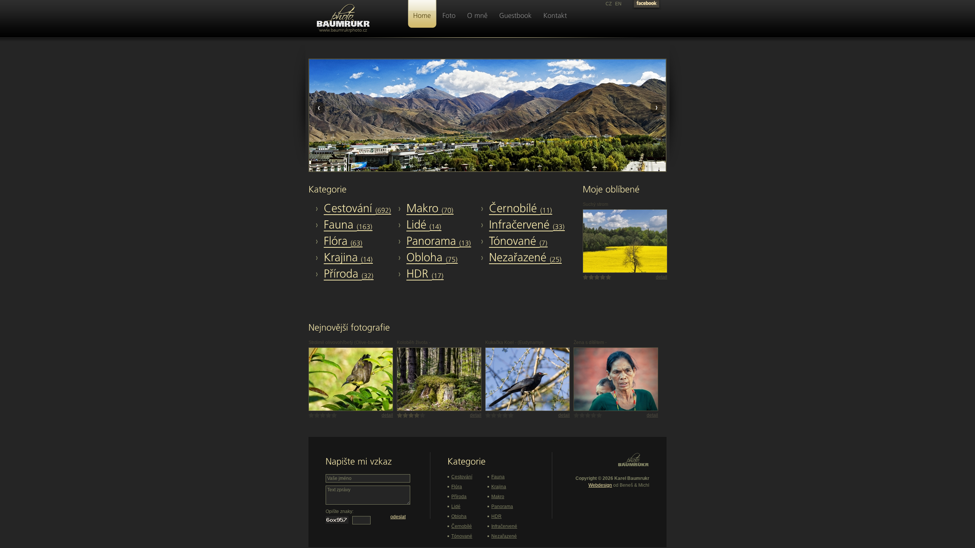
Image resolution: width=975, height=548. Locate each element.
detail (661, 277)
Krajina (498, 486)
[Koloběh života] (439, 409)
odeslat (398, 516)
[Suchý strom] (625, 271)
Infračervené (504, 526)
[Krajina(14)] (360, 258)
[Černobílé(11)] (525, 209)
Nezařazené (504, 536)
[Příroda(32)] (360, 274)
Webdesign (600, 485)
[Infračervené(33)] (525, 225)
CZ (609, 3)
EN (618, 3)
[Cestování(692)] (360, 209)
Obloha (459, 516)
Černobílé (461, 526)
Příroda (459, 496)
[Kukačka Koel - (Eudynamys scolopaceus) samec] (527, 409)
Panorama (502, 506)
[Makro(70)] (442, 209)
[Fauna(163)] (360, 225)
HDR (496, 516)
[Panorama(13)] (442, 241)
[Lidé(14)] (442, 225)
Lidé (455, 506)
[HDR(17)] (442, 274)
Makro (497, 496)
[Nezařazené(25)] (525, 258)
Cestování (461, 477)
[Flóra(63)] (360, 241)
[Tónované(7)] (525, 241)
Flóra (456, 486)
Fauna (498, 477)
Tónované (461, 536)
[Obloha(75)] (442, 258)
